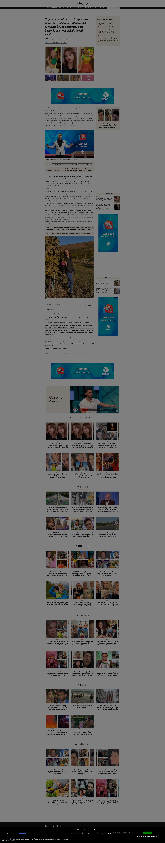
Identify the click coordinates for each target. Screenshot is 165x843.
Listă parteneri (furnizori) (76, 834)
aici (10, 838)
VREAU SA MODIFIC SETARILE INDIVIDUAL (147, 836)
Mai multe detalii (22, 833)
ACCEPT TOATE (147, 832)
